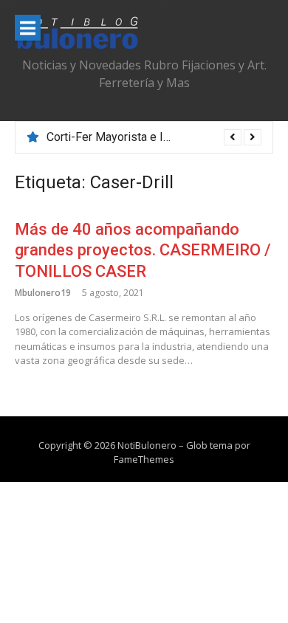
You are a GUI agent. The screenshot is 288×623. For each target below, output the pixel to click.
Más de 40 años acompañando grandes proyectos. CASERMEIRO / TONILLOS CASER (143, 250)
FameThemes (144, 459)
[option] (154, 137)
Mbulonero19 (43, 292)
